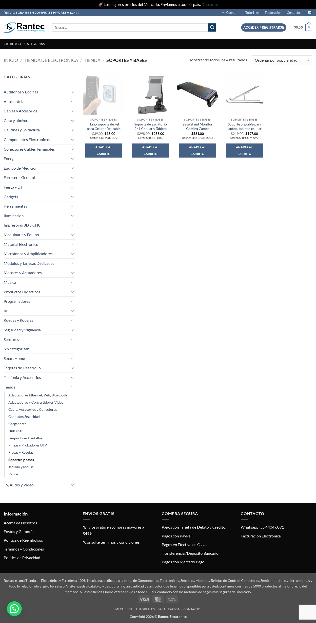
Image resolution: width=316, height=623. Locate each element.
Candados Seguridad (24, 416)
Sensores (11, 339)
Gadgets (11, 196)
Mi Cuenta (229, 13)
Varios (13, 474)
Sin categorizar (16, 348)
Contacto (293, 13)
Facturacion (273, 13)
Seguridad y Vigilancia (22, 329)
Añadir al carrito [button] (103, 150)
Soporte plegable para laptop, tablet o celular (244, 126)
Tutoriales (252, 13)
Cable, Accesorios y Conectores (32, 409)
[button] (263, 27)
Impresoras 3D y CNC (22, 225)
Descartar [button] (209, 4)
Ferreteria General (19, 177)
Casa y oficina (15, 120)
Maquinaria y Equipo (21, 234)
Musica (10, 282)
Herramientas (15, 206)
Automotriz (13, 101)
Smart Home (14, 358)
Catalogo (12, 44)
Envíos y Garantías (19, 531)
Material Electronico (21, 244)
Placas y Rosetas (20, 452)
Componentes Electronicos (27, 139)
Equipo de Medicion (21, 168)
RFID (8, 310)
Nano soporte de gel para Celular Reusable (103, 126)
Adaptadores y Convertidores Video (35, 402)
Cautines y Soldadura (22, 129)
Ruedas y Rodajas (18, 320)
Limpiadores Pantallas (25, 438)
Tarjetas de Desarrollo (22, 367)
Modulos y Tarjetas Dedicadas (29, 263)
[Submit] (212, 27)
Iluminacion (14, 215)
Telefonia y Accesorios (22, 377)
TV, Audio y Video (19, 484)
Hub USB (15, 431)
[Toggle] (72, 92)
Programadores (17, 301)
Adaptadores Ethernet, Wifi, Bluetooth (37, 395)
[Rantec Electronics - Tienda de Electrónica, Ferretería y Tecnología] (24, 27)
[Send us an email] (309, 12)
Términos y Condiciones (24, 549)
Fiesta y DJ (13, 187)
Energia (10, 158)
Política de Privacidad (22, 557)
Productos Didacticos (22, 291)
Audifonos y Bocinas (21, 91)
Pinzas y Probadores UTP (27, 445)
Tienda (92, 60)
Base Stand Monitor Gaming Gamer (197, 126)
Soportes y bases (21, 460)
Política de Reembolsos (23, 540)
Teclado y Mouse (21, 467)
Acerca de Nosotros (20, 522)
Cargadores (17, 424)
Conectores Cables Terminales (29, 149)
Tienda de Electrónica (51, 60)
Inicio (11, 60)
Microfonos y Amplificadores (28, 253)
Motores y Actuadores (23, 272)
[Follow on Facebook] (305, 12)
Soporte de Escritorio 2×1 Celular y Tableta (150, 126)
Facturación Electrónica (261, 536)
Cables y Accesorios (20, 110)
